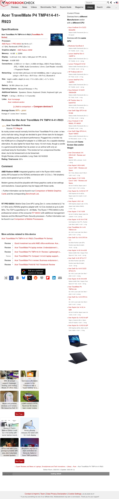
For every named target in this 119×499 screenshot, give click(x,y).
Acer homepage (14, 99)
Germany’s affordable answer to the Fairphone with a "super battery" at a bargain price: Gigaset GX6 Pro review (29, 384)
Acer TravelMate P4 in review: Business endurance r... (37, 260)
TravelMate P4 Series (43, 238)
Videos (34, 7)
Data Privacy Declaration (56, 493)
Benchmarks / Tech (48, 7)
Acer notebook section (16, 102)
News (24, 7)
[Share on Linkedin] (54, 278)
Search (100, 7)
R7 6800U (36, 212)
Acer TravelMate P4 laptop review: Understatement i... (37, 247)
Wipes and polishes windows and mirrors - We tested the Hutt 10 (9, 405)
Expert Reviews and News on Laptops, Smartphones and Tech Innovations (40, 466)
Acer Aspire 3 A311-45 (75, 201)
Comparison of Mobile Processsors (28, 219)
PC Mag (16, 128)
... (116, 7)
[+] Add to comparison (22, 106)
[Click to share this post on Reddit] (35, 278)
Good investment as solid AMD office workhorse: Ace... (37, 243)
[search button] (108, 2)
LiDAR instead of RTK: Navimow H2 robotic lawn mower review (29, 405)
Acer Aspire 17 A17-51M (76, 211)
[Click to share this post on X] (29, 278)
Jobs (108, 7)
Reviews (14, 7)
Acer (74, 466)
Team (42, 493)
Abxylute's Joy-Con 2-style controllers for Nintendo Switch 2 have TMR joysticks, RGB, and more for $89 (29, 452)
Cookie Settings (74, 493)
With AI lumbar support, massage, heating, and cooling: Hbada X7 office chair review (9, 384)
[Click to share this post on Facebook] (11, 278)
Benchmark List (32, 193)
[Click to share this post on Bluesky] (23, 278)
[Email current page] (60, 278)
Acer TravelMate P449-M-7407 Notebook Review (35, 264)
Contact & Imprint (32, 493)
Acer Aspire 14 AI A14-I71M (77, 219)
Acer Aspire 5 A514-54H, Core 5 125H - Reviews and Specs (77, 167)
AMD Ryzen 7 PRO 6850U (11, 43)
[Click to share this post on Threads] (17, 278)
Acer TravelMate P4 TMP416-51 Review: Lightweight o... (38, 251)
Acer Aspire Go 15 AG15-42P (78, 317)
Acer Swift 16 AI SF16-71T (77, 258)
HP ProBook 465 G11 (75, 72)
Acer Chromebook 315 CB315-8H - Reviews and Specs (76, 155)
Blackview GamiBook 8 (76, 46)
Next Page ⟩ (20, 414)
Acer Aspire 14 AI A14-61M (77, 250)
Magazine (79, 7)
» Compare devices (42, 106)
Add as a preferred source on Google (35, 271)
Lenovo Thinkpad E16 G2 (76, 64)
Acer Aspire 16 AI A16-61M (77, 279)
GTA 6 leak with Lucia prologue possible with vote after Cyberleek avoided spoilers (9, 451)
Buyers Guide (65, 7)
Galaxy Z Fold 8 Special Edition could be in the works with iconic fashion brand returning (9, 431)
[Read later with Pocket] (42, 278)
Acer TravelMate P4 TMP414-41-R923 (17, 238)
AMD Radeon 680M (25, 50)
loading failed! (7, 474)
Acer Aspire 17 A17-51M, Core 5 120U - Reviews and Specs (77, 180)
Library (90, 7)
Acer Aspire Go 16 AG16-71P (78, 191)
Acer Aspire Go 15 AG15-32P (78, 325)
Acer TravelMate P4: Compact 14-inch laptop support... (37, 256)
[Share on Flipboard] (48, 278)
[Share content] (5, 277)
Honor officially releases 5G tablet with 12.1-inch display (29, 432)
